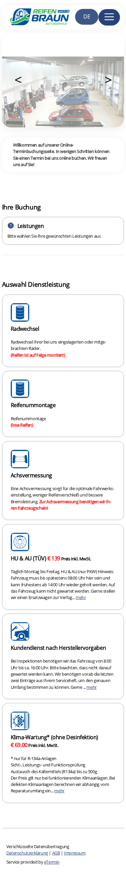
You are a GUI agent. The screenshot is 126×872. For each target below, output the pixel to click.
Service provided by (32, 862)
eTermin (51, 862)
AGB (56, 853)
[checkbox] (63, 330)
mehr (81, 597)
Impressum (74, 853)
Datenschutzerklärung (27, 853)
